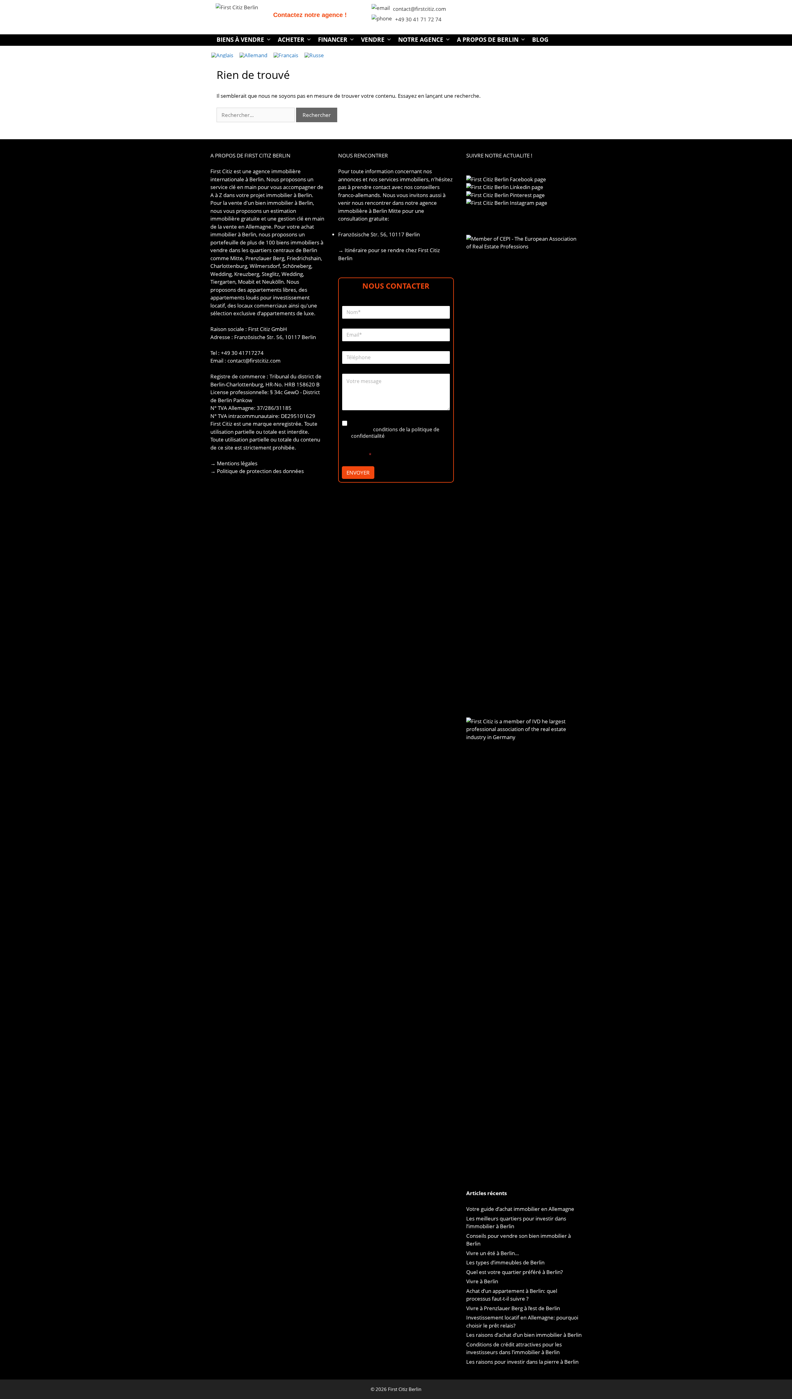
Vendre (373, 40)
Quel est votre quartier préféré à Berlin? (514, 1272)
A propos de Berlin (488, 40)
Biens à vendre (240, 40)
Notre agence (420, 40)
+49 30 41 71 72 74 (418, 19)
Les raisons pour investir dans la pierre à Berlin (522, 1361)
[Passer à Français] (285, 55)
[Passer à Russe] (314, 55)
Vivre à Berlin (482, 1281)
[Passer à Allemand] (253, 55)
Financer (332, 40)
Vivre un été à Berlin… (492, 1253)
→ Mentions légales (233, 463)
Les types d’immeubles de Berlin (505, 1262)
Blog (540, 40)
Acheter (291, 40)
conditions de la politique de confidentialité (395, 432)
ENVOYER (358, 472)
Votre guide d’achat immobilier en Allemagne (520, 1208)
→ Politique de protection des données (257, 471)
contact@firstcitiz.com (419, 8)
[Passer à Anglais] (222, 55)
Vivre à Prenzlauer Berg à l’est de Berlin (513, 1308)
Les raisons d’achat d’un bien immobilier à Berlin (524, 1334)
